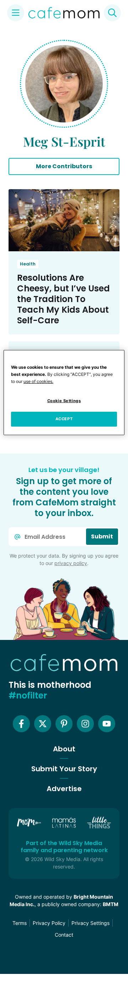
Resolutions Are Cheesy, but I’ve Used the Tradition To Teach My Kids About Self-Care (63, 299)
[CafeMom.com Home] (64, 12)
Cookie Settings (64, 400)
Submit (102, 536)
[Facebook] (21, 723)
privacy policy (70, 563)
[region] (64, 392)
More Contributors (64, 166)
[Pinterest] (64, 723)
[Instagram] (85, 723)
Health (28, 264)
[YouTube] (106, 723)
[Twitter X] (42, 723)
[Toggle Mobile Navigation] (15, 12)
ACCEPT (64, 418)
